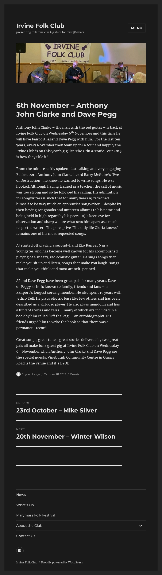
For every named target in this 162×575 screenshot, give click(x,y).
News (21, 495)
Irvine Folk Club (40, 25)
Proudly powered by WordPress (62, 562)
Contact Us (25, 536)
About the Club (29, 526)
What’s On (25, 505)
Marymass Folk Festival (35, 515)
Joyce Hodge (31, 374)
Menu (137, 28)
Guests (74, 374)
